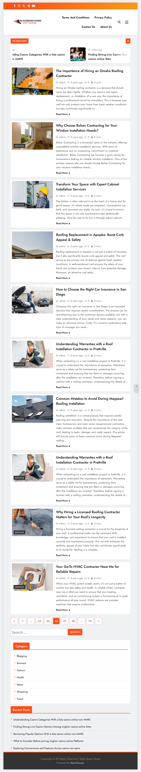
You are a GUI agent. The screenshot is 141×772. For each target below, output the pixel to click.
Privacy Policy (103, 17)
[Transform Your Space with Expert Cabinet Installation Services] (32, 194)
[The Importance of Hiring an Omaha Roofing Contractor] (32, 81)
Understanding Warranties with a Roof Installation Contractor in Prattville (84, 347)
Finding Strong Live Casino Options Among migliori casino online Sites (52, 727)
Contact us (88, 27)
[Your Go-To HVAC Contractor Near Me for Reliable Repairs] (32, 577)
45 (48, 621)
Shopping (22, 692)
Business (21, 663)
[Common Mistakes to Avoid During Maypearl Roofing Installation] (32, 409)
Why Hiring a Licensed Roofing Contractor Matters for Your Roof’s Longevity (88, 515)
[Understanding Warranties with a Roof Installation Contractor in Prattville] (32, 354)
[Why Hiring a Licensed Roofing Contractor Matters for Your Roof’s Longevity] (32, 522)
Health (20, 677)
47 (64, 621)
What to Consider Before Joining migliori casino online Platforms (48, 741)
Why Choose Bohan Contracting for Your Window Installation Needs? (86, 128)
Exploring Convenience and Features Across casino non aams (46, 748)
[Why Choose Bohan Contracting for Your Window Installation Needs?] (32, 136)
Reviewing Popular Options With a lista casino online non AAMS (48, 734)
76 (90, 621)
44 (39, 621)
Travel (20, 699)
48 (73, 621)
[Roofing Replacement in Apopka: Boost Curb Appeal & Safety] (32, 245)
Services (19, 91)
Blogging (22, 656)
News (20, 685)
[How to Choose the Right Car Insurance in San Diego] (32, 299)
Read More (62, 114)
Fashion (21, 670)
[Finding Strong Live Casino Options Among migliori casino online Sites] (74, 54)
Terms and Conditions (75, 17)
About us (106, 27)
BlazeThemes (77, 763)
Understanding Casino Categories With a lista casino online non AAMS (51, 720)
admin (62, 82)
